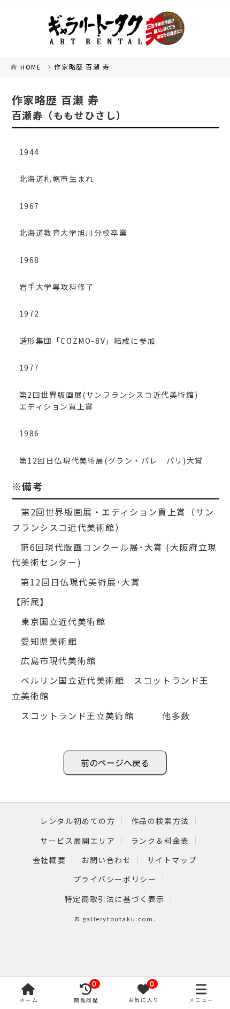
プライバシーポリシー (115, 879)
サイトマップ (172, 859)
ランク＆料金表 (160, 840)
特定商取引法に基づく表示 (115, 899)
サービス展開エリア (77, 840)
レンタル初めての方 (77, 820)
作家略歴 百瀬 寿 (82, 66)
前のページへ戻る (115, 762)
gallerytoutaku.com (118, 918)
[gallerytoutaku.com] (115, 30)
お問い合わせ (106, 859)
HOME (30, 66)
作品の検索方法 (160, 820)
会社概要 (49, 859)
